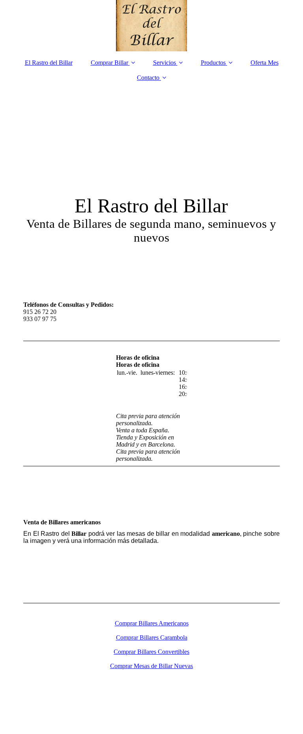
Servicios (164, 62)
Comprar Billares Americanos (152, 623)
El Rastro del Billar (49, 62)
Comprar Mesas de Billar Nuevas (151, 666)
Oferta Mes (265, 62)
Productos (213, 62)
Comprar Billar (109, 62)
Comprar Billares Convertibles (151, 651)
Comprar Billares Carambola (151, 637)
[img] (151, 25)
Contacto (148, 77)
